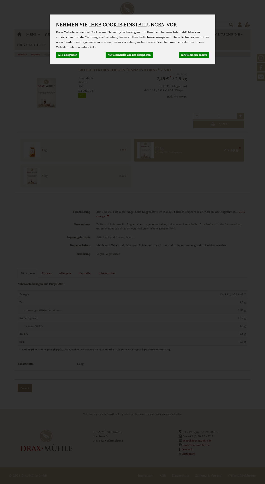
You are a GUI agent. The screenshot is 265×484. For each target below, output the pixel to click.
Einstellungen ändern (194, 55)
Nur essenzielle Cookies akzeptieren (129, 55)
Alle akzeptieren (67, 55)
